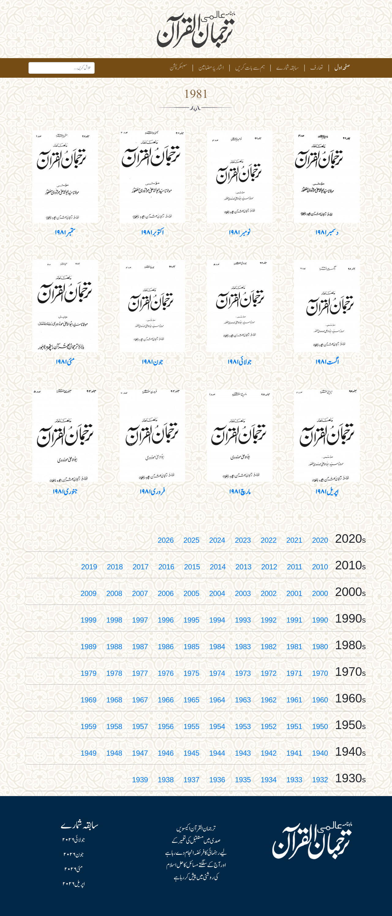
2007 (140, 593)
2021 (294, 540)
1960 (320, 700)
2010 (320, 567)
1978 (114, 673)
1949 (88, 753)
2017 (141, 567)
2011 (294, 567)
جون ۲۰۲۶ (73, 855)
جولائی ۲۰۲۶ (73, 840)
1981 (294, 646)
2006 (166, 593)
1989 (88, 646)
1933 (294, 780)
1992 (269, 620)
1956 (166, 726)
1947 (140, 753)
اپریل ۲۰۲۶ (73, 884)
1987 (140, 646)
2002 (269, 593)
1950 (320, 726)
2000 (320, 593)
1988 (114, 646)
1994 (217, 620)
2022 (269, 540)
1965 (191, 700)
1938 (166, 780)
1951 (294, 726)
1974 (217, 673)
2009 (88, 593)
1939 (140, 780)
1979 (88, 673)
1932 (320, 780)
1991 (294, 620)
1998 (114, 620)
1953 (243, 726)
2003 (243, 593)
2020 (320, 540)
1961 (294, 700)
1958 (114, 726)
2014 (218, 567)
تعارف (316, 68)
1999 (88, 620)
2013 (243, 567)
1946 (166, 753)
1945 (191, 753)
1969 (88, 700)
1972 (269, 673)
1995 (191, 620)
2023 (243, 540)
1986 (166, 646)
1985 (191, 646)
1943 (243, 753)
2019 (89, 567)
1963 (243, 700)
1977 (140, 673)
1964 (217, 700)
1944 (217, 753)
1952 (269, 726)
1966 (166, 700)
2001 (294, 593)
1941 (294, 753)
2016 (166, 567)
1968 (114, 700)
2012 (269, 567)
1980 (320, 646)
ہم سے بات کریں (250, 68)
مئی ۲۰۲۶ (73, 869)
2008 (114, 593)
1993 (243, 620)
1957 (140, 726)
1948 (114, 753)
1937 (191, 780)
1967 (140, 700)
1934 (269, 780)
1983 (243, 646)
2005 (191, 593)
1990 (320, 620)
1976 (166, 673)
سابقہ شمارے (287, 68)
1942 (269, 753)
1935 (243, 780)
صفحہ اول (341, 67)
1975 (191, 673)
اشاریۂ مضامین (211, 68)
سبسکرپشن (178, 68)
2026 (166, 540)
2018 (115, 567)
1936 (217, 780)
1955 (191, 726)
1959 (88, 726)
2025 (191, 540)
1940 (320, 753)
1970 (320, 673)
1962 (269, 700)
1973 (243, 673)
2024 (217, 540)
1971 (294, 673)
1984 (217, 646)
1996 (166, 620)
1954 (217, 726)
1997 (140, 620)
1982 (269, 646)
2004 (217, 593)
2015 (192, 567)
